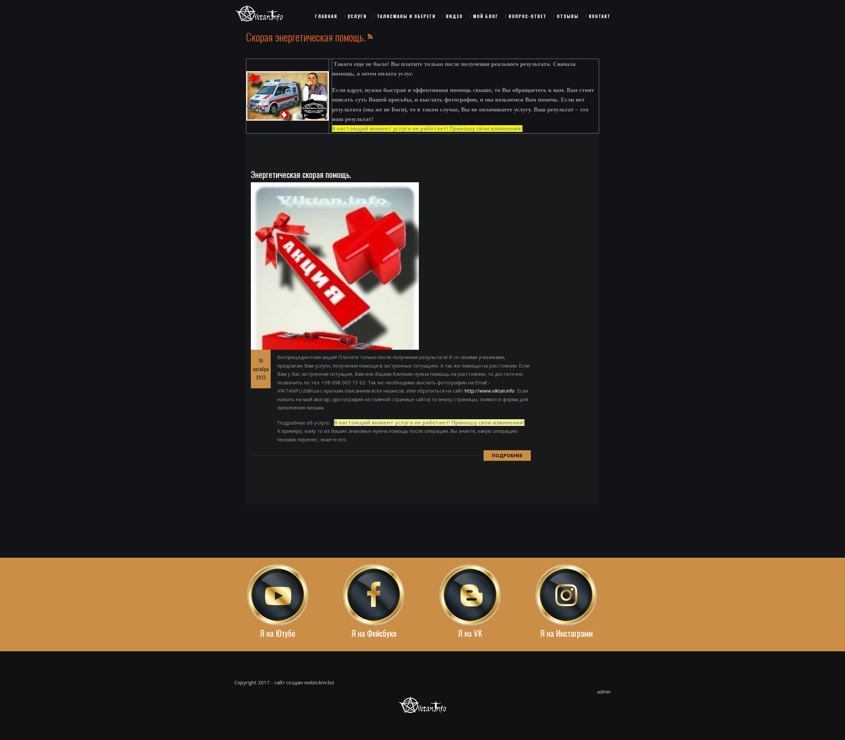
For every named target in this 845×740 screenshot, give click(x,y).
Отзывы (568, 16)
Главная (326, 16)
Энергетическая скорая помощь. (301, 174)
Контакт (600, 16)
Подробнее (507, 455)
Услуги (357, 16)
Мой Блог (485, 16)
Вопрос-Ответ (528, 16)
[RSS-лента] (370, 35)
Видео (454, 16)
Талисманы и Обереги (406, 16)
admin (604, 691)
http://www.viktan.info (490, 390)
